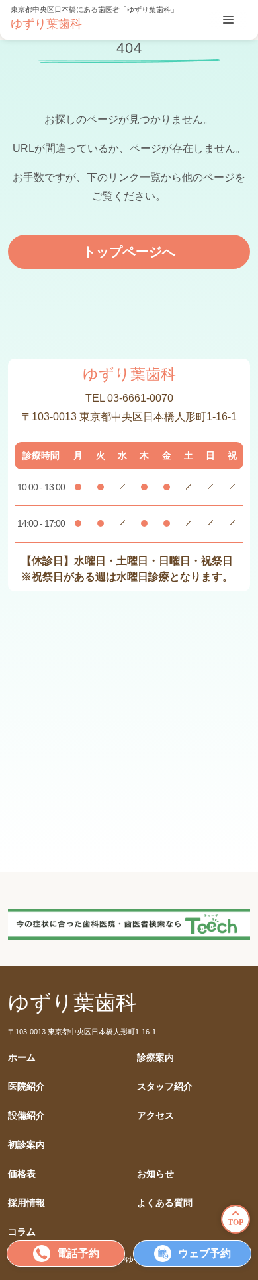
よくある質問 (165, 1203)
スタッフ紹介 (165, 1087)
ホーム (22, 1058)
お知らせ (155, 1174)
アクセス (155, 1116)
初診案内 (26, 1145)
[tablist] (228, 20)
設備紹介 (26, 1116)
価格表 (22, 1174)
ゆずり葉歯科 (46, 23)
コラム (22, 1232)
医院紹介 (26, 1087)
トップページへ (129, 252)
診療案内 (155, 1058)
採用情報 (26, 1203)
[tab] (228, 20)
